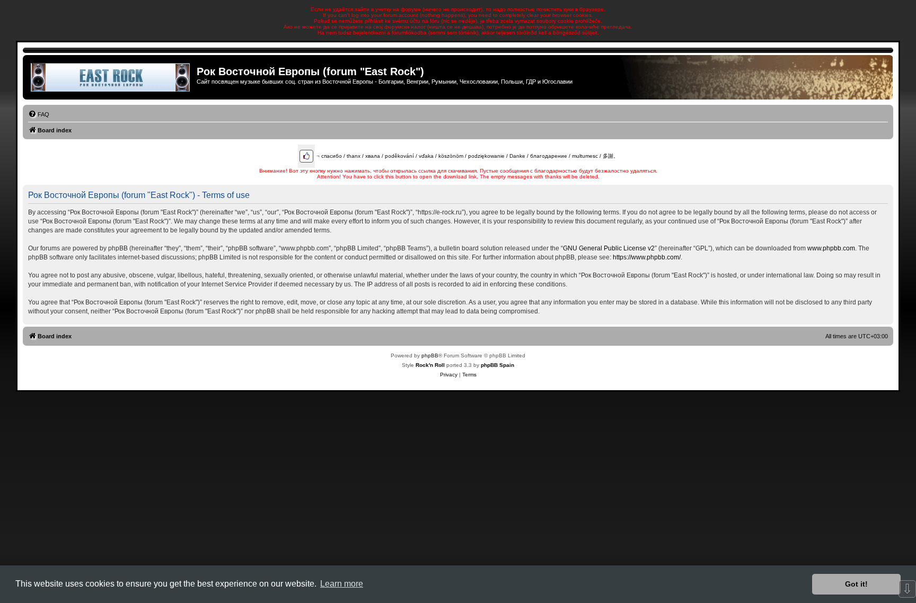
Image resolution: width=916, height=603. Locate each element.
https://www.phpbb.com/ (647, 257)
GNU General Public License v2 (609, 248)
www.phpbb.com (831, 248)
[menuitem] (38, 114)
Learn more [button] (341, 583)
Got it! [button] (856, 584)
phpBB (429, 355)
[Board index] (111, 77)
